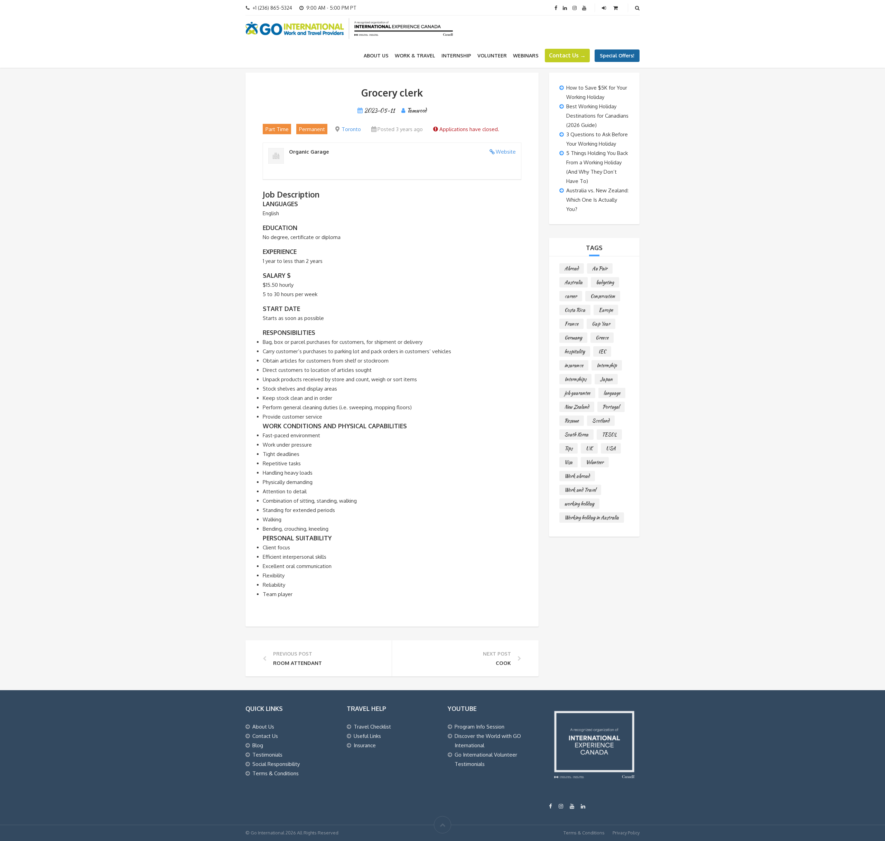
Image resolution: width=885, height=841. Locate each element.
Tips (568, 448)
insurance (574, 365)
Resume (572, 420)
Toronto (351, 129)
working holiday (579, 503)
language (612, 393)
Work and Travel (580, 489)
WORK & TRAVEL (415, 55)
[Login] (605, 8)
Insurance (365, 745)
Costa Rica (575, 310)
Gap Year (601, 323)
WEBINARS (526, 55)
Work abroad (577, 476)
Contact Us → (567, 55)
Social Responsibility (276, 764)
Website (506, 151)
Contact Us (265, 736)
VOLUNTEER (492, 55)
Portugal (611, 406)
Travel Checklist (372, 726)
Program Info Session (479, 726)
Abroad (572, 268)
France (571, 323)
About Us (376, 55)
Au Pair (599, 268)
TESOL (609, 434)
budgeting (605, 282)
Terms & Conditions (275, 773)
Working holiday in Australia (592, 517)
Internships (575, 379)
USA (611, 448)
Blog (257, 745)
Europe (606, 310)
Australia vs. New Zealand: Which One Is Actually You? (597, 199)
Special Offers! (617, 55)
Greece (602, 337)
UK (589, 448)
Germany (573, 337)
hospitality (575, 351)
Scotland (600, 420)
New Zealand (577, 406)
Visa (568, 462)
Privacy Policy (626, 832)
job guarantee (577, 393)
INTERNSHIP (456, 55)
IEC (602, 351)
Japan (606, 379)
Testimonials (267, 754)
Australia (574, 282)
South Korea (576, 434)
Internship (607, 365)
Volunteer (595, 462)
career (571, 296)
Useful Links (367, 736)
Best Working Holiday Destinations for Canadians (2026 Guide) (597, 115)
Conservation (602, 296)
